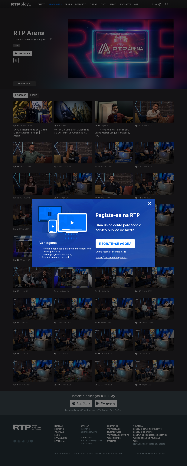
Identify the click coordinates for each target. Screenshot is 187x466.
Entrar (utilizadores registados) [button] (111, 257)
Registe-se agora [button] (115, 244)
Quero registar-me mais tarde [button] (111, 251)
